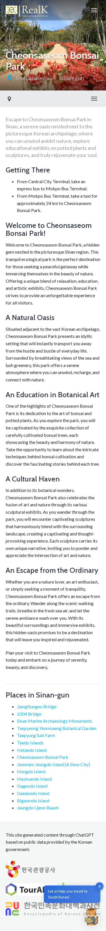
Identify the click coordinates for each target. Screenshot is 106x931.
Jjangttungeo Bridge (37, 706)
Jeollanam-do (32, 78)
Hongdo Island (31, 771)
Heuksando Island (34, 778)
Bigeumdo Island (33, 800)
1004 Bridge (29, 713)
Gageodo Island (32, 786)
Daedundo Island (33, 793)
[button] (91, 916)
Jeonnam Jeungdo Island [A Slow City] (53, 764)
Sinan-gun (71, 78)
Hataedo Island (32, 750)
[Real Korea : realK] (27, 10)
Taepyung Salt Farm (36, 735)
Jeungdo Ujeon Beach (38, 807)
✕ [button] (99, 886)
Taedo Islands (30, 742)
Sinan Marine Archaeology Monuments (54, 720)
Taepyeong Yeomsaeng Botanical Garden (56, 728)
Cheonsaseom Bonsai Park (42, 757)
